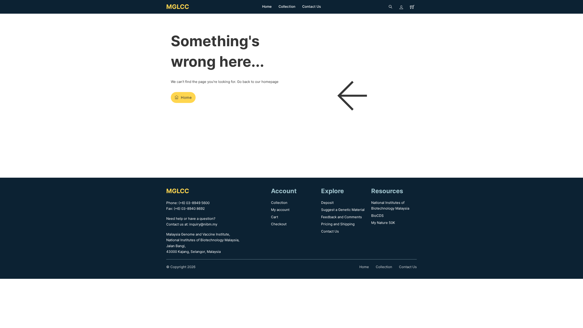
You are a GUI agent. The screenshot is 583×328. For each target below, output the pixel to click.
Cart (274, 217)
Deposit (327, 202)
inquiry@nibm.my (203, 224)
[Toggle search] (390, 6)
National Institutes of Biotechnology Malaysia (390, 205)
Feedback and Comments (341, 217)
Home (267, 6)
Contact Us (311, 6)
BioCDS (377, 215)
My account (280, 210)
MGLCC (177, 6)
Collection (287, 6)
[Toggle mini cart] (412, 7)
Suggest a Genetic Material (343, 210)
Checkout (278, 224)
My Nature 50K (383, 222)
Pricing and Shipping (338, 224)
